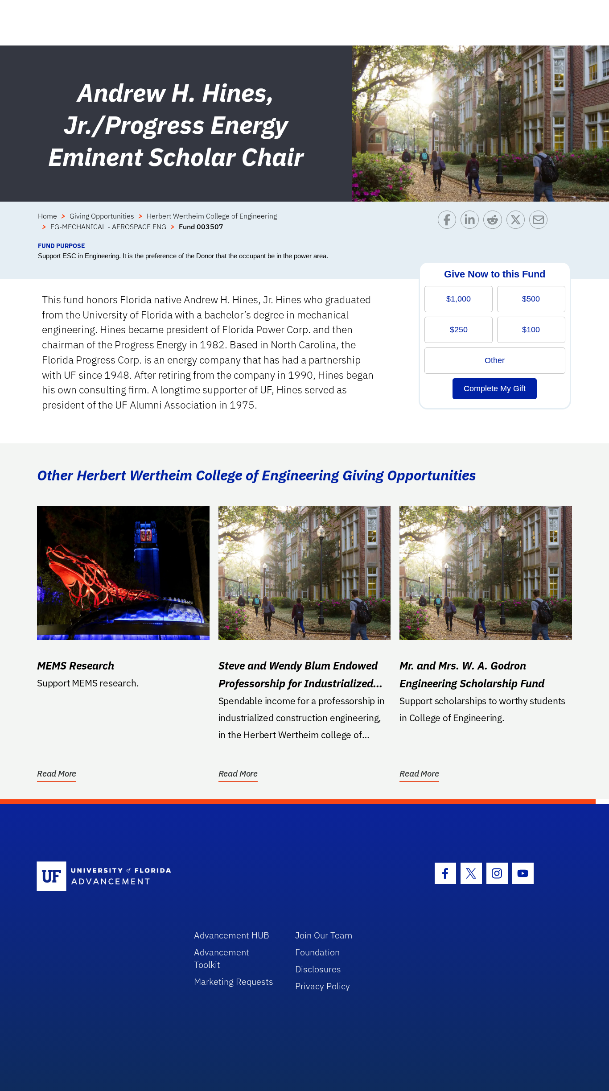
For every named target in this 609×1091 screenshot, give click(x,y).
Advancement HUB (231, 935)
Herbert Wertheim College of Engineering (212, 215)
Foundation (317, 952)
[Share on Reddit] (494, 226)
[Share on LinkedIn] (472, 226)
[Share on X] (517, 226)
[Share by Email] (540, 226)
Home (47, 215)
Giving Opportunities (102, 215)
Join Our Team (324, 935)
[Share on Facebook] (449, 226)
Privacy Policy (322, 986)
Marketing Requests (233, 981)
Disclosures (318, 969)
